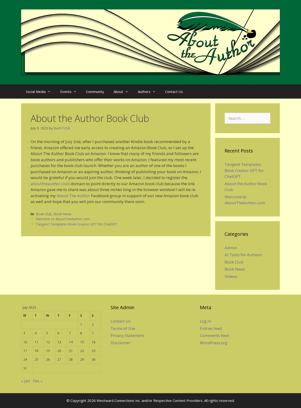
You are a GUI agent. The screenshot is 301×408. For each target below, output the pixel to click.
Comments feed (214, 335)
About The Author (73, 195)
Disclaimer (121, 342)
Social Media (36, 91)
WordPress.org (213, 342)
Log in (205, 321)
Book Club (44, 214)
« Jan (25, 381)
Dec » (38, 381)
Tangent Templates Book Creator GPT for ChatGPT (77, 224)
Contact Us (174, 91)
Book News (62, 214)
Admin (231, 247)
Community (95, 91)
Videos (231, 276)
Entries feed (211, 328)
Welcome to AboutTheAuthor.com (63, 219)
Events (65, 91)
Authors (144, 91)
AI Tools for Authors (243, 254)
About (118, 91)
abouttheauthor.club (50, 183)
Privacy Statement (127, 335)
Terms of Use (123, 328)
